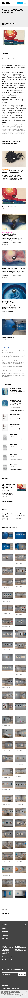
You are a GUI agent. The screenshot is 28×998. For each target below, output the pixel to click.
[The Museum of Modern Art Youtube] (11, 959)
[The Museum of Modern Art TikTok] (2, 959)
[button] (25, 3)
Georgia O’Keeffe (17, 65)
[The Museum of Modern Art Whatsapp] (8, 959)
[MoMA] (4, 985)
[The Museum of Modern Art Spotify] (5, 959)
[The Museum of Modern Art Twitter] (8, 956)
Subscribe (22, 974)
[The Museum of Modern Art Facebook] (5, 956)
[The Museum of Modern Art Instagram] (2, 956)
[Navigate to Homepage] (5, 3)
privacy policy (18, 996)
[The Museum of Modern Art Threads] (11, 956)
